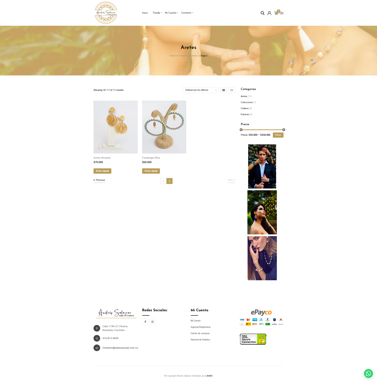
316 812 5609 (110, 338)
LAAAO (209, 376)
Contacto (186, 13)
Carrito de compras (200, 333)
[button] (368, 373)
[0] (276, 13)
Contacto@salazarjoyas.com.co (120, 347)
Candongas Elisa (151, 158)
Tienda (156, 13)
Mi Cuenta (170, 13)
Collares (245, 108)
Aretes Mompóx (102, 158)
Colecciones (247, 102)
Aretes (244, 96)
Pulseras (245, 114)
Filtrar (278, 135)
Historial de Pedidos (200, 339)
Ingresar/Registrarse (201, 327)
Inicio (145, 13)
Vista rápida (102, 171)
